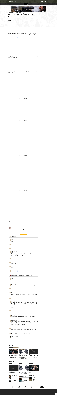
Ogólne (14, 12)
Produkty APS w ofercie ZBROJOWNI (19, 12)
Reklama (12, 5)
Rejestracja (42, 1)
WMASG (9, 12)
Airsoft (12, 12)
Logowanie (45, 1)
